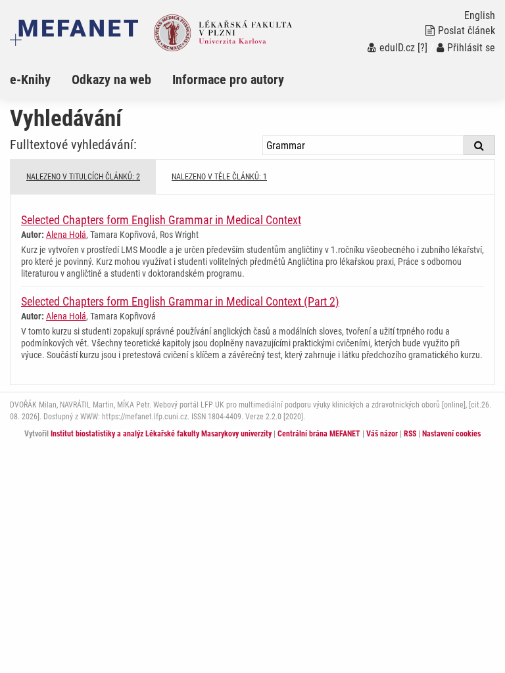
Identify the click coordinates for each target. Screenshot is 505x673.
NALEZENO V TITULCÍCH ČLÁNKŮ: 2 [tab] (83, 176)
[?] (422, 47)
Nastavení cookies (451, 433)
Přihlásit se (471, 47)
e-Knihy (30, 79)
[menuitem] (41, 79)
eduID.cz (397, 47)
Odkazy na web (111, 79)
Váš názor (382, 433)
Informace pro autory (228, 79)
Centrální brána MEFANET (318, 433)
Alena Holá (66, 234)
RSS (410, 433)
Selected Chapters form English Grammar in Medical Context (161, 220)
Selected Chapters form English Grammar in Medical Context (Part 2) (180, 301)
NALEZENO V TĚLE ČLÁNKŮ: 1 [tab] (219, 176)
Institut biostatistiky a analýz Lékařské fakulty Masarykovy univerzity (161, 433)
